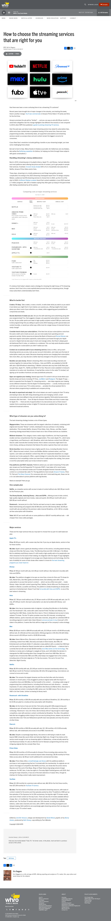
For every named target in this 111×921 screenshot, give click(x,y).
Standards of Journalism (68, 904)
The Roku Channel (24, 474)
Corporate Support (66, 903)
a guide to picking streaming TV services (46, 125)
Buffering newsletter (26, 151)
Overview (64, 897)
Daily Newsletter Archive (45, 907)
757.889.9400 (8, 916)
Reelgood (52, 379)
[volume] (9, 13)
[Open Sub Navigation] (6, 18)
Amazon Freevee (59, 472)
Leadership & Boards (67, 898)
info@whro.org (16, 916)
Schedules (41, 903)
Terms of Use (88, 901)
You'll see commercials (32, 114)
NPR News (11, 858)
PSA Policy (87, 903)
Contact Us (64, 910)
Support (63, 18)
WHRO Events (42, 904)
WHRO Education (52, 18)
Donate (105, 4)
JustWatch (42, 379)
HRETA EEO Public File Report (92, 898)
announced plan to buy (49, 620)
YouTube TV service (32, 785)
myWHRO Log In (43, 910)
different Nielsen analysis (28, 180)
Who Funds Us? (66, 908)
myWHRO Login (93, 4)
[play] (4, 13)
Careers (64, 901)
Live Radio (41, 900)
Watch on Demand (43, 898)
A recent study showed (33, 167)
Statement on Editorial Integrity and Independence (71, 906)
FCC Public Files (89, 897)
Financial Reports (66, 900)
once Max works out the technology (53, 649)
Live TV (40, 897)
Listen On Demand (43, 901)
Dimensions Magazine (44, 908)
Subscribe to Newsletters (45, 905)
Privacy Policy (88, 900)
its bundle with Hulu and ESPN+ (50, 589)
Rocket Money (60, 336)
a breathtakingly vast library (37, 761)
